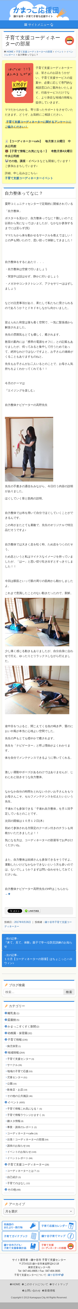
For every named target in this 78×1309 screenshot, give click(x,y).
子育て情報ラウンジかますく (25, 1114)
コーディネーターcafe (22, 1133)
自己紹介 (14, 1177)
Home (10, 51)
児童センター (17, 1077)
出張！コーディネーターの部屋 (27, 1139)
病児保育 (14, 1046)
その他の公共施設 (19, 1095)
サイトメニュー (38, 24)
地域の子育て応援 (19, 1071)
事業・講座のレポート (22, 1127)
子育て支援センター (20, 1058)
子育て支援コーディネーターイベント (29, 178)
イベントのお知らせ (21, 1151)
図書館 (13, 1019)
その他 (14, 1189)
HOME (16, 1284)
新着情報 (49, 1290)
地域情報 (16, 1052)
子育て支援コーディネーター (28, 1164)
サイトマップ (60, 1284)
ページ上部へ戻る (72, 1303)
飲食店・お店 (17, 1089)
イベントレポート (19, 1158)
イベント (16, 1102)
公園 (11, 1083)
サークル (14, 1064)
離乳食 (13, 1013)
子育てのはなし (18, 1183)
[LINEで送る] (32, 911)
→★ (8, 893)
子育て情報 (18, 1039)
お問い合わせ (33, 1290)
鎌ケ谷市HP (54, 1274)
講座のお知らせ (18, 1145)
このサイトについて (36, 1284)
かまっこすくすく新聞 (23, 1026)
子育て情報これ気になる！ (24, 1108)
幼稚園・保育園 (20, 1033)
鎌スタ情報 (15, 1121)
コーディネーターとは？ (23, 1170)
